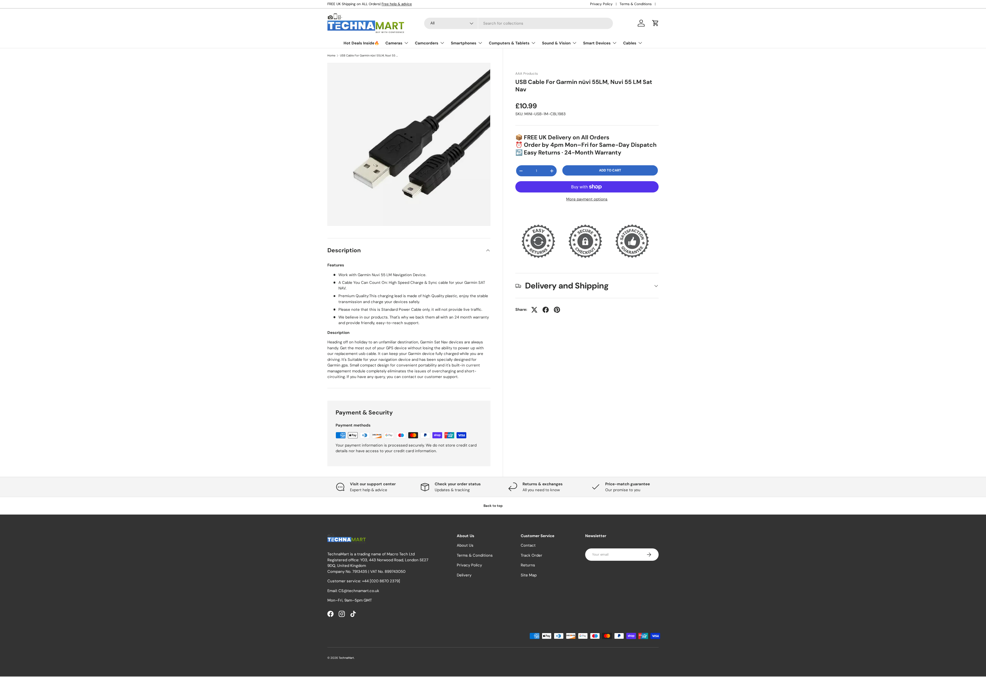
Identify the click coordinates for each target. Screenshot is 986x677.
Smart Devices (597, 43)
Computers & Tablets (509, 43)
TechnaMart (346, 658)
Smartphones (463, 43)
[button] (655, 23)
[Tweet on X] (534, 309)
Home (331, 55)
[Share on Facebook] (545, 309)
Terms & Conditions (636, 4)
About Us (465, 545)
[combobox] (518, 23)
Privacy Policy (601, 4)
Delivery (464, 575)
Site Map (529, 575)
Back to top (493, 506)
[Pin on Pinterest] (557, 309)
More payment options (587, 199)
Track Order (531, 555)
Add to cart (610, 170)
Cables (629, 43)
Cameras (393, 43)
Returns (528, 565)
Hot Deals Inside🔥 (361, 43)
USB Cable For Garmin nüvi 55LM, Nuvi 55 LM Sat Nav (369, 55)
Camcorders (426, 43)
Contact (528, 545)
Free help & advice (397, 4)
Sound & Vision (556, 43)
